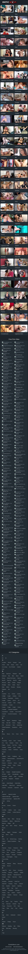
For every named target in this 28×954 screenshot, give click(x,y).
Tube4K (11, 601)
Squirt (16, 888)
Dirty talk (8, 722)
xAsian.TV (4, 637)
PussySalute (5, 435)
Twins (3, 910)
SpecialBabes (5, 504)
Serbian (21, 872)
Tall (3, 901)
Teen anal (8, 903)
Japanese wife (17, 798)
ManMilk (4, 559)
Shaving (4, 874)
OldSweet (17, 462)
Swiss (3, 897)
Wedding (10, 926)
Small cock (17, 881)
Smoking (10, 883)
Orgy (19, 841)
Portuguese (19, 852)
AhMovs (16, 440)
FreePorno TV (18, 452)
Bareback (15, 673)
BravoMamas (18, 465)
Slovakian (4, 881)
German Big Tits (20, 758)
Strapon (3, 892)
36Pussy (4, 525)
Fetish (17, 742)
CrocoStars (4, 555)
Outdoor (3, 843)
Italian (22, 787)
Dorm (14, 725)
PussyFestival (5, 371)
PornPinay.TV (5, 549)
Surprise (18, 892)
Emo (13, 734)
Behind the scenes (11, 678)
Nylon (12, 834)
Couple (14, 707)
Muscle (3, 827)
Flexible (9, 747)
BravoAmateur (5, 411)
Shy (3, 879)
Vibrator (3, 921)
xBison (23, 552)
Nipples (8, 832)
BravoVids (17, 559)
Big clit (3, 680)
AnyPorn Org (5, 519)
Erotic (17, 734)
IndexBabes (17, 423)
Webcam (4, 926)
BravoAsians (17, 589)
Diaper (20, 720)
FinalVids (17, 433)
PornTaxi (4, 460)
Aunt (3, 669)
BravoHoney (17, 565)
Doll (3, 725)
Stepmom (4, 890)
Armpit (12, 664)
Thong (3, 906)
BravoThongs (18, 437)
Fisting (20, 745)
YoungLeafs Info (5, 529)
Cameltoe (4, 693)
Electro (8, 734)
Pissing (13, 850)
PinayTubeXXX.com (19, 486)
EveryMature (17, 579)
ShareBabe (4, 351)
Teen (3, 903)
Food (14, 747)
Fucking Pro (4, 634)
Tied (15, 906)
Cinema (9, 700)
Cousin (19, 707)
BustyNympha (5, 384)
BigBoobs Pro (5, 491)
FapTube (17, 646)
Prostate (13, 854)
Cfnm (19, 696)
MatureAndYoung (18, 354)
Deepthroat (14, 720)
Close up (4, 702)
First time (14, 745)
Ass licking (4, 667)
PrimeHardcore (5, 595)
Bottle (14, 684)
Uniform (19, 915)
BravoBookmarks (18, 359)
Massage (18, 818)
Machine (4, 818)
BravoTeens (17, 592)
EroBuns (4, 644)
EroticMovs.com (9, 2)
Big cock (9, 680)
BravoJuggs (17, 572)
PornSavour (17, 343)
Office (3, 839)
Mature (11, 821)
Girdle (3, 760)
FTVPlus (17, 541)
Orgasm (3, 841)
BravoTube (4, 494)
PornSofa (17, 632)
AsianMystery (5, 404)
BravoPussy (17, 468)
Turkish (20, 908)
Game (9, 756)
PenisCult (4, 621)
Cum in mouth (18, 711)
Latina (19, 810)
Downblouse (14, 727)
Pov (3, 854)
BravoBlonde (17, 390)
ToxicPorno (17, 612)
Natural (3, 832)
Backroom (8, 673)
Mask (13, 818)
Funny (21, 749)
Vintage (9, 921)
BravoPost (17, 362)
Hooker (10, 776)
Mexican (4, 823)
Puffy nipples (9, 856)
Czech (3, 716)
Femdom (11, 742)
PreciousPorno (5, 631)
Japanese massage (6, 796)
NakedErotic (17, 417)
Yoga (3, 932)
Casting (18, 693)
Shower (20, 877)
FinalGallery (17, 403)
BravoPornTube (5, 624)
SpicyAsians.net (5, 439)
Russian (9, 865)
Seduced (10, 872)
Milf (13, 823)
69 (2, 658)
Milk (3, 825)
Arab (8, 664)
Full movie (15, 749)
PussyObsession (6, 468)
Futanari (4, 751)
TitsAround (17, 622)
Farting (19, 740)
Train (16, 908)
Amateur (15, 662)
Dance (3, 720)
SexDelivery (4, 592)
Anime (3, 664)
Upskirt (3, 917)
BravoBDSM (5, 481)
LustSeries (17, 555)
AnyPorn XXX (18, 516)
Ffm (21, 742)
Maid (9, 818)
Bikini (20, 680)
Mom (11, 825)
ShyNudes (4, 641)
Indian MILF (4, 785)
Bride (3, 687)
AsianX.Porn (17, 496)
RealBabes (17, 478)
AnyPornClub (17, 603)
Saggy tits (4, 870)
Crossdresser (5, 711)
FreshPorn (17, 369)
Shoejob (4, 877)
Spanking (19, 885)
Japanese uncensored (6, 798)
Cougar (9, 707)
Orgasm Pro (4, 457)
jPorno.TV (17, 449)
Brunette (13, 687)
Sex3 (22, 445)
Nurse (7, 834)
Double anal (19, 725)
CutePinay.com (5, 429)
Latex (15, 810)
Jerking (8, 801)
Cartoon (13, 693)
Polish (3, 852)
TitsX (22, 550)
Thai (19, 903)
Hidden (22, 774)
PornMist (4, 571)
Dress (20, 727)
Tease (21, 901)
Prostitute (20, 854)
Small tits (4, 883)
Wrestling (15, 928)
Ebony (3, 734)
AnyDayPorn (5, 445)
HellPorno (4, 498)
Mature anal (17, 821)
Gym (8, 767)
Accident (4, 662)
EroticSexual (5, 562)
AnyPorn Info (17, 382)
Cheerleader (10, 698)
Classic (14, 700)
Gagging (4, 756)
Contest (3, 707)
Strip (8, 892)
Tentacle (14, 903)
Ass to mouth (12, 667)
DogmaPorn (4, 442)
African (9, 662)
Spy (12, 888)
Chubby (3, 700)
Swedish (9, 894)
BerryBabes (17, 526)
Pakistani (4, 847)
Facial (10, 740)
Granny (9, 765)
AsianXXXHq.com (6, 415)
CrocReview (4, 398)
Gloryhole (10, 763)
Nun (3, 834)
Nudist (20, 832)
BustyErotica (17, 585)
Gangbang (14, 756)
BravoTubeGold (18, 562)
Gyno (12, 767)
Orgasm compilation (12, 841)
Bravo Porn (17, 413)
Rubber (3, 865)
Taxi (11, 901)
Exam (22, 734)
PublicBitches (5, 368)
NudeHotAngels (18, 455)
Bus (9, 689)
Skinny (7, 879)
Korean (14, 805)
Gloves (15, 763)
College (19, 702)
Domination (8, 725)
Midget (9, 823)
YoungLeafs (17, 618)
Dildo (3, 722)
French (9, 749)
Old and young (13, 839)
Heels (9, 774)
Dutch (3, 729)
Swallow (4, 894)
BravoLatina (4, 535)
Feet (7, 742)
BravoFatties (5, 589)
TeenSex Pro (17, 407)
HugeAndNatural (5, 364)
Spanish (13, 885)
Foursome (4, 749)
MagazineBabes (18, 510)
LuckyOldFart (5, 361)
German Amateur (11, 758)
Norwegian (14, 832)
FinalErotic (4, 508)
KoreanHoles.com (18, 387)
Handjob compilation (16, 772)
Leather (3, 812)
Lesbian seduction (16, 812)
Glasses (4, 763)
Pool (8, 852)
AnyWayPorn (17, 503)
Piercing (8, 850)
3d (5, 658)
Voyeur (14, 921)
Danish (8, 720)
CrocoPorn (17, 420)
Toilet (8, 908)
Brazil (18, 684)
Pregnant (8, 854)
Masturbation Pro (18, 548)
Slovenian (10, 881)
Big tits (15, 680)
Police (18, 850)
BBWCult (4, 614)
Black (9, 682)
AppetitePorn (5, 484)
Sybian (8, 897)
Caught (9, 696)
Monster (21, 825)
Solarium (21, 883)
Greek (14, 765)
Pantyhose (15, 847)
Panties (9, 847)
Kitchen (9, 805)
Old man (20, 839)
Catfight (3, 696)
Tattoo (7, 901)
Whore (19, 926)
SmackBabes (5, 374)
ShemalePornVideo (6, 576)
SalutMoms (4, 471)
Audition (19, 667)
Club (14, 702)
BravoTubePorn (5, 579)
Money (15, 825)
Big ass (19, 678)
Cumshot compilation (12, 713)
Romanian (20, 863)
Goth (20, 763)
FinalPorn (4, 545)
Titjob (3, 908)
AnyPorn (4, 354)
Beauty (3, 678)
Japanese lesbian (12, 794)
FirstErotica (17, 372)
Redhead (9, 863)
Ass (21, 664)
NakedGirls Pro (18, 575)
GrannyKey (4, 607)
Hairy (3, 772)
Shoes (9, 877)
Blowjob (19, 682)
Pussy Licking (5, 859)
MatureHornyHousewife (7, 568)
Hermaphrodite (15, 774)
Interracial (16, 787)
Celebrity (14, 696)
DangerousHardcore (6, 348)
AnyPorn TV (17, 350)
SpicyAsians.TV (5, 394)
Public (3, 856)
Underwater (13, 915)
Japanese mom (15, 796)
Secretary (4, 872)
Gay (20, 756)
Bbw (13, 675)
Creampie (4, 709)
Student (13, 892)
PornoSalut (17, 523)
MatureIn (4, 501)
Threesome (9, 906)
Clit (18, 700)
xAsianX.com (18, 493)
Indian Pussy (12, 785)
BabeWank (17, 430)
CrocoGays (4, 627)
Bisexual (4, 682)
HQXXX (23, 528)
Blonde (13, 682)
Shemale (9, 874)
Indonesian (19, 785)
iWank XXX (17, 600)
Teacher (16, 901)
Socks (15, 883)
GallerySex (17, 394)
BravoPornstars (5, 582)
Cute (20, 713)
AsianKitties (17, 608)
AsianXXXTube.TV (6, 453)
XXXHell (17, 638)
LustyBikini (4, 586)
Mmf (7, 825)
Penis (3, 850)
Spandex (8, 885)
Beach (22, 675)
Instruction (10, 787)
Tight (19, 906)
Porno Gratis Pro (18, 519)
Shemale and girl (17, 874)
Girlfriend (8, 760)
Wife (3, 928)
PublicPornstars (18, 500)
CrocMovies (4, 358)
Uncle (7, 915)
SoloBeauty (4, 388)
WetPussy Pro (18, 513)
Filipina (3, 745)
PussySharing (18, 628)
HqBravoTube (18, 366)
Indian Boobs (17, 783)
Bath (20, 673)
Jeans (3, 801)
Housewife (20, 776)
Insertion (4, 787)
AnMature (17, 397)
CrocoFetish (4, 381)
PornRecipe (17, 538)
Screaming (20, 870)
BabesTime (17, 506)
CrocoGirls (17, 531)
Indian (3, 783)
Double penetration (6, 727)
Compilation (4, 705)
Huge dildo (4, 778)
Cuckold (11, 711)
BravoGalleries (5, 542)
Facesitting (4, 740)
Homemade (4, 776)
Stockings (17, 890)
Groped (19, 765)
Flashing (4, 747)
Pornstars (13, 852)
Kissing (3, 805)
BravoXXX (17, 376)
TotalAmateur (18, 545)
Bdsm (17, 675)
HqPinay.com (5, 511)
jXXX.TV (17, 379)
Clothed (9, 702)
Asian (17, 664)
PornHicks (4, 463)
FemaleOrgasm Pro (19, 596)
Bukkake (19, 687)
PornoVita (4, 449)
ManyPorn (17, 443)
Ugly (3, 915)
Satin (10, 870)
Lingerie (3, 814)
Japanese (4, 794)
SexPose (17, 582)
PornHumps (17, 635)
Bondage (4, 684)
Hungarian (11, 778)
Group (3, 767)
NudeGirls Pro (5, 378)
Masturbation (5, 821)
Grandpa (4, 765)
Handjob (8, 772)
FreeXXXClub (5, 401)
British (7, 687)
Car (9, 693)
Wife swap (8, 928)
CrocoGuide (4, 474)
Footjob (19, 747)
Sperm (3, 888)
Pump (16, 856)
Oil (7, 839)
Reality (3, 863)
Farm (15, 740)
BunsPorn (4, 407)
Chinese (16, 698)
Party (21, 847)
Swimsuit (15, 894)
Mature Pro (17, 482)
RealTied (4, 478)
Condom (11, 705)
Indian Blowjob (10, 783)
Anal (20, 662)
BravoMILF (4, 425)
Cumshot (4, 713)
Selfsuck (16, 872)
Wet (14, 926)
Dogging (19, 722)
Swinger (21, 894)
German (3, 758)
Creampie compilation (12, 709)
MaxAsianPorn (5, 617)
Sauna (14, 870)
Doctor (13, 722)
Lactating (4, 810)
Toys (12, 908)
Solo (3, 885)
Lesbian (9, 812)
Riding (14, 863)
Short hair (14, 877)
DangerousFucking (19, 643)
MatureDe (4, 419)
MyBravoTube (18, 347)
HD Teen (4, 774)
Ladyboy (10, 810)
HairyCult (17, 459)
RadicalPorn (17, 410)
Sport (8, 888)
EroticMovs (17, 427)
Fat (3, 742)
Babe (3, 673)
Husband (17, 778)
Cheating (4, 698)
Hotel (15, 776)
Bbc (9, 675)
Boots (9, 684)
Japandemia (4, 604)
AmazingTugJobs (6, 515)
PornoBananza (5, 532)
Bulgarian (4, 689)
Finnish (8, 745)
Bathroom (4, 675)
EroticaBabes (5, 343)
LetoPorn (4, 552)
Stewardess (10, 890)
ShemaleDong (18, 472)
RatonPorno (4, 391)
